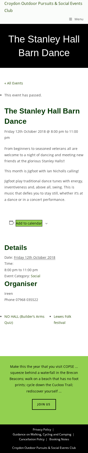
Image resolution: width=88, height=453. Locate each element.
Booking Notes (59, 439)
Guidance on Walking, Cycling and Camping (42, 434)
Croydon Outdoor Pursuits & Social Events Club (44, 448)
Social (35, 276)
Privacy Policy (42, 429)
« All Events (13, 83)
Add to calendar (29, 223)
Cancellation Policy (31, 439)
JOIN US (43, 404)
